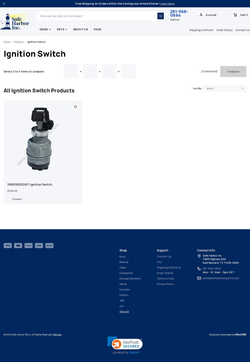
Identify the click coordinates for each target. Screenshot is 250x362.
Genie (123, 284)
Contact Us (164, 256)
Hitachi (124, 295)
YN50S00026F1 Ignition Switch (29, 184)
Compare (233, 71)
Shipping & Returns (201, 30)
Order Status (224, 30)
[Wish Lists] (224, 16)
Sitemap (57, 334)
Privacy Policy (165, 284)
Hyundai (125, 289)
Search (160, 16)
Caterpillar (126, 273)
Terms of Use (165, 278)
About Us (80, 29)
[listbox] (224, 88)
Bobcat (124, 262)
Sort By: (197, 88)
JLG (122, 306)
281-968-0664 (179, 13)
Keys (60, 29)
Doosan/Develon (130, 278)
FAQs (98, 29)
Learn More (167, 3)
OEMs (44, 29)
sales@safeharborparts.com (221, 278)
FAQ (159, 262)
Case (123, 267)
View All (124, 311)
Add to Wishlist (75, 106)
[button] (125, 345)
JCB (122, 300)
